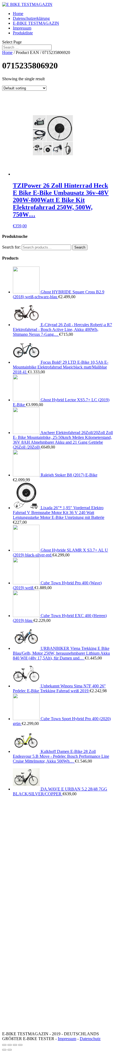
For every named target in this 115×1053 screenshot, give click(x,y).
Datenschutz (90, 1038)
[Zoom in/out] (20, 1045)
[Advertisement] (57, 858)
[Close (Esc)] (4, 1045)
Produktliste (23, 33)
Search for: (11, 247)
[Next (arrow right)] (9, 1050)
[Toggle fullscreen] (15, 1045)
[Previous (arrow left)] (4, 1050)
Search (79, 247)
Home (18, 13)
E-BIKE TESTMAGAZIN (36, 23)
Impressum (22, 28)
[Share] (9, 1045)
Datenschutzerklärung (31, 18)
